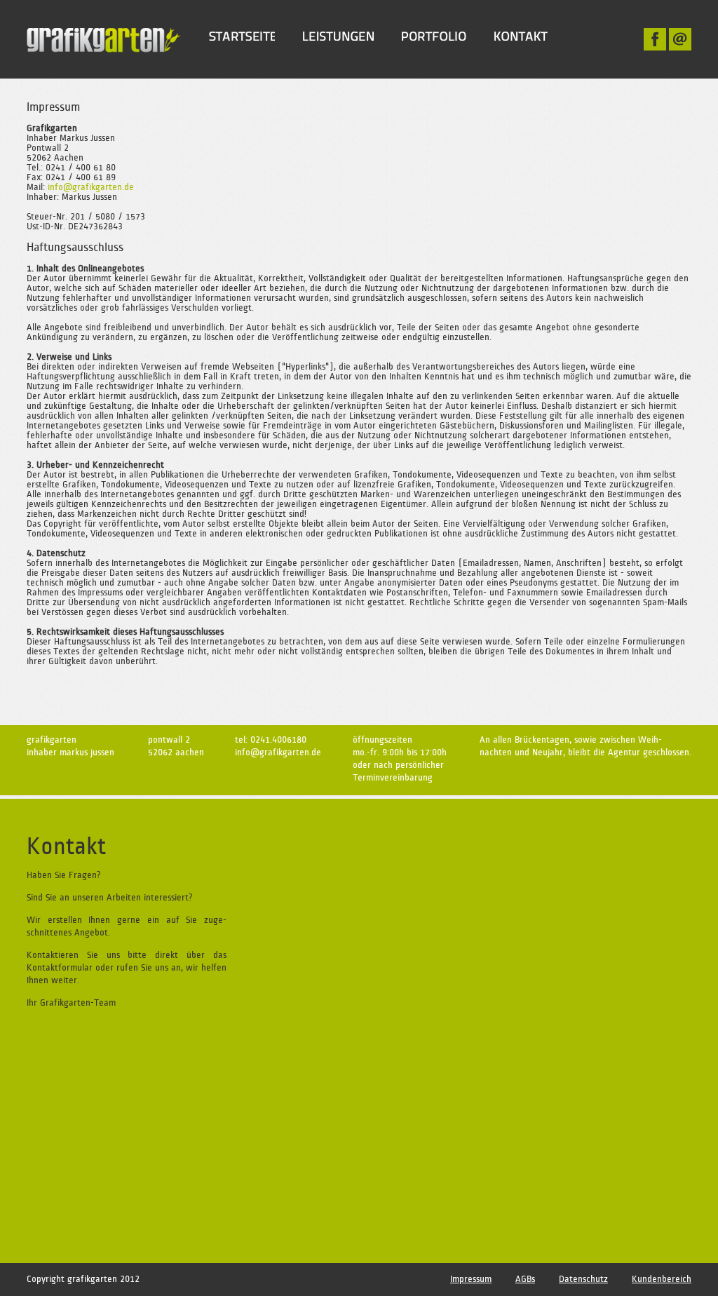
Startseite (242, 36)
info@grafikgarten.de (91, 187)
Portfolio (434, 36)
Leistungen (338, 36)
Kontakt (521, 36)
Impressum (471, 1279)
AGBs (525, 1279)
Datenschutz (583, 1279)
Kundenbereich (661, 1279)
